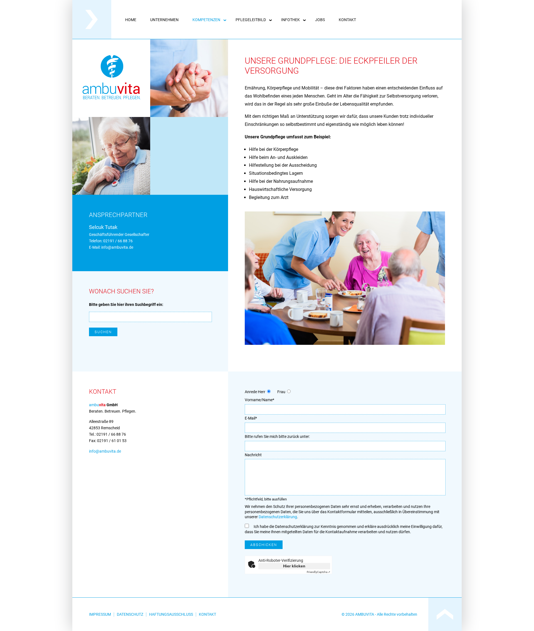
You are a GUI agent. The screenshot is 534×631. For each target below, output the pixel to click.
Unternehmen (164, 20)
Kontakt (347, 20)
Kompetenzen (206, 20)
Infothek (290, 20)
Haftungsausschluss (171, 614)
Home (130, 20)
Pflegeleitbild (251, 20)
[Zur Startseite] (91, 37)
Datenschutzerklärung (278, 517)
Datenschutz (130, 614)
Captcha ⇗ (318, 571)
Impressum (100, 614)
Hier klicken (294, 566)
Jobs (320, 20)
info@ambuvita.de (117, 247)
